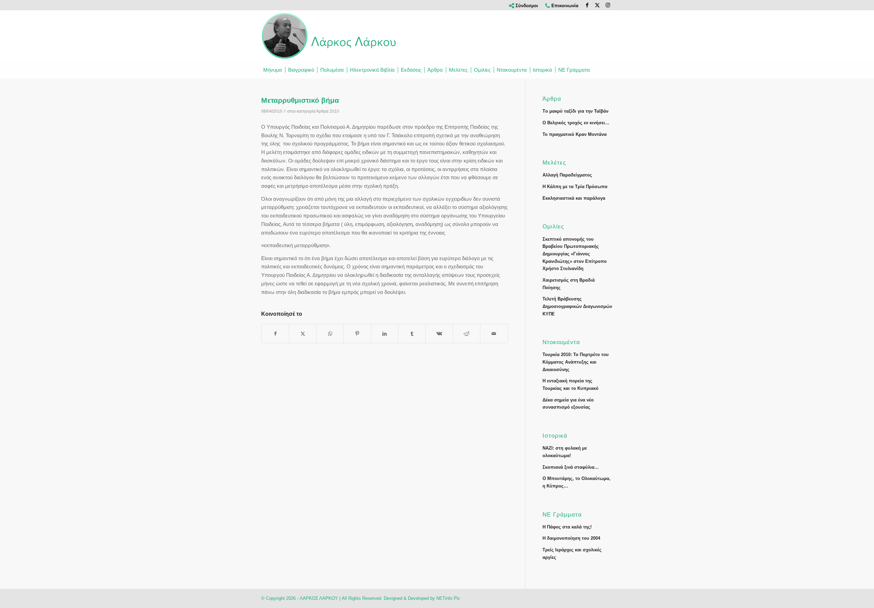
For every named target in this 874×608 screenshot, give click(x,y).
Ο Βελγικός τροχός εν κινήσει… (575, 122)
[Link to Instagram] (608, 5)
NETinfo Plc (448, 598)
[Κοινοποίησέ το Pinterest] (357, 333)
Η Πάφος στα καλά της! (567, 526)
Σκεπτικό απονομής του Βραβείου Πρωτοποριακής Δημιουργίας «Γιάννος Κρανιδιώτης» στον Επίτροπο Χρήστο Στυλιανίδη (574, 254)
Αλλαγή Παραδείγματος (567, 175)
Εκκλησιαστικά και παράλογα (573, 198)
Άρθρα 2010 (327, 111)
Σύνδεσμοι (526, 5)
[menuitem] (524, 5)
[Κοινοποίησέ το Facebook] (275, 333)
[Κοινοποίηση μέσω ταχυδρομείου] (493, 333)
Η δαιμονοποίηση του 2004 (571, 538)
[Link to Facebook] (587, 5)
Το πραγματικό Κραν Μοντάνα (574, 134)
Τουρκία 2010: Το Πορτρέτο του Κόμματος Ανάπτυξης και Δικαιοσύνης (575, 362)
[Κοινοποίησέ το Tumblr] (411, 333)
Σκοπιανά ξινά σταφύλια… (570, 467)
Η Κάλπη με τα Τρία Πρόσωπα (574, 186)
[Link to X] (597, 5)
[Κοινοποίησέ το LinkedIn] (384, 333)
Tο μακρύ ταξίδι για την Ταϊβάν (575, 111)
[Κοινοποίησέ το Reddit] (466, 333)
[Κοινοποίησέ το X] (302, 333)
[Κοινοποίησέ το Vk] (439, 333)
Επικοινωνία (564, 5)
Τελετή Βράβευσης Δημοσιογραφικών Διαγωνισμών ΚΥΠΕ (577, 306)
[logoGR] (329, 35)
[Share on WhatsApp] (329, 333)
